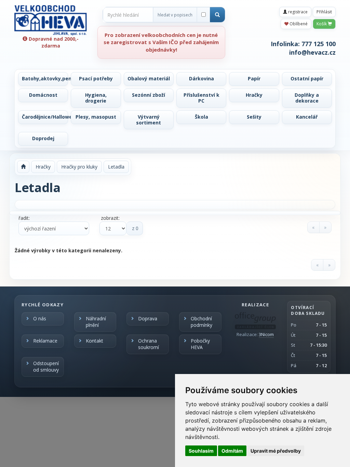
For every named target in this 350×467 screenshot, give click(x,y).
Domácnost (43, 95)
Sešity (254, 117)
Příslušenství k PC (201, 98)
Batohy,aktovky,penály (45, 78)
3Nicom (266, 334)
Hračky (254, 95)
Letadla (116, 166)
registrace (297, 12)
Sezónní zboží (148, 95)
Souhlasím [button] (201, 451)
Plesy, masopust (96, 117)
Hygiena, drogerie (96, 98)
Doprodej (43, 138)
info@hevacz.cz (312, 52)
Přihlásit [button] (324, 12)
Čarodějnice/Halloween (45, 117)
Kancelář (307, 117)
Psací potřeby (96, 78)
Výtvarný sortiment (148, 120)
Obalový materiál (148, 78)
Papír (254, 78)
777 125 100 (318, 44)
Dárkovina (201, 78)
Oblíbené (298, 24)
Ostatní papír (307, 78)
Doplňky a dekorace (307, 98)
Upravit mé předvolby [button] (276, 451)
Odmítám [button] (232, 451)
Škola (201, 117)
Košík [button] (322, 24)
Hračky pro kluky (79, 166)
